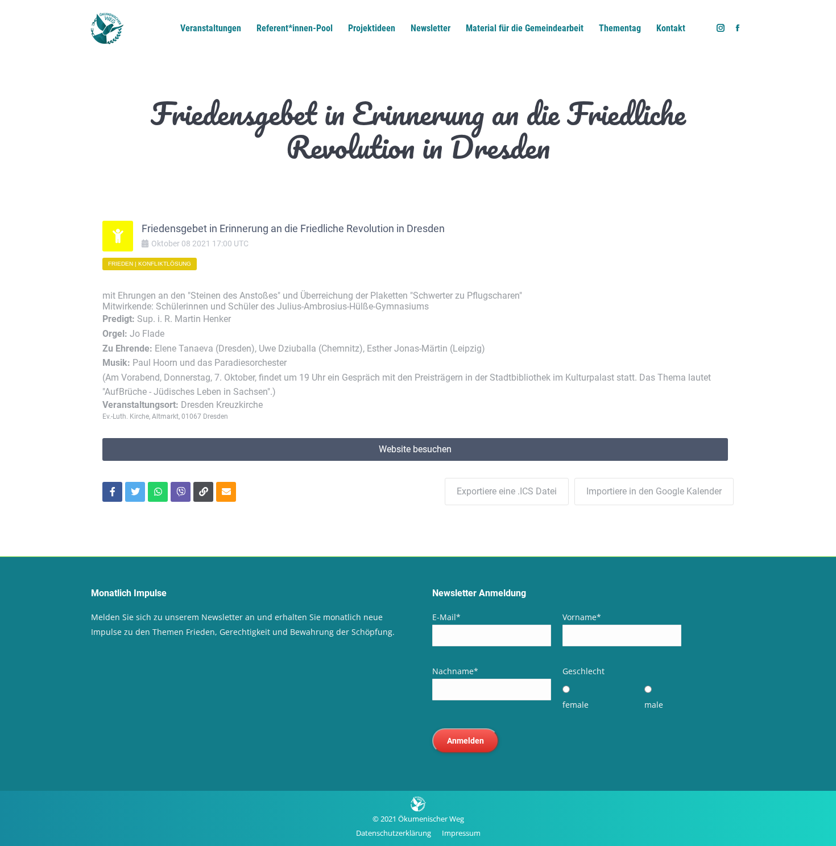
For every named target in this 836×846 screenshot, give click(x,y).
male (653, 704)
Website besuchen (415, 449)
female (575, 704)
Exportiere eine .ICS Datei (507, 491)
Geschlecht (583, 671)
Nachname (455, 671)
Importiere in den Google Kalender (654, 491)
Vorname (581, 617)
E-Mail (446, 617)
